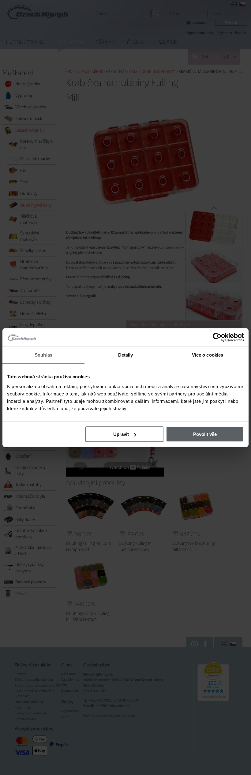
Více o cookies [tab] (207, 355)
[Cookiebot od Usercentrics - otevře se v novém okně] (217, 337)
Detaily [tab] (125, 355)
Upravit (121, 434)
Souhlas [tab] (43, 355)
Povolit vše (205, 434)
